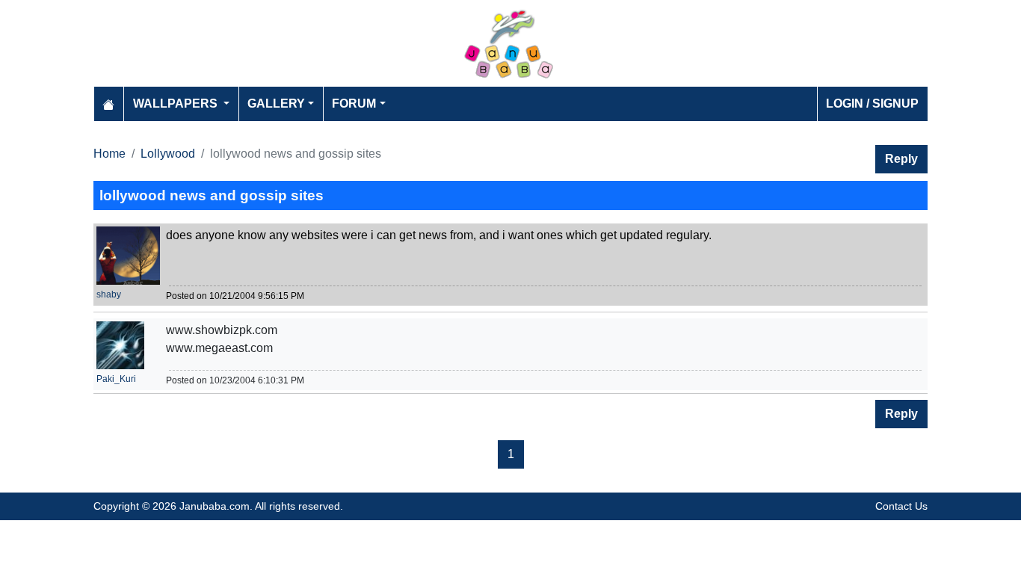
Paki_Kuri (116, 379)
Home (109, 153)
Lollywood (168, 153)
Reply (901, 158)
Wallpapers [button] (176, 103)
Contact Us (901, 506)
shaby (108, 294)
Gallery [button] (276, 103)
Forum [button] (354, 103)
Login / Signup (872, 103)
